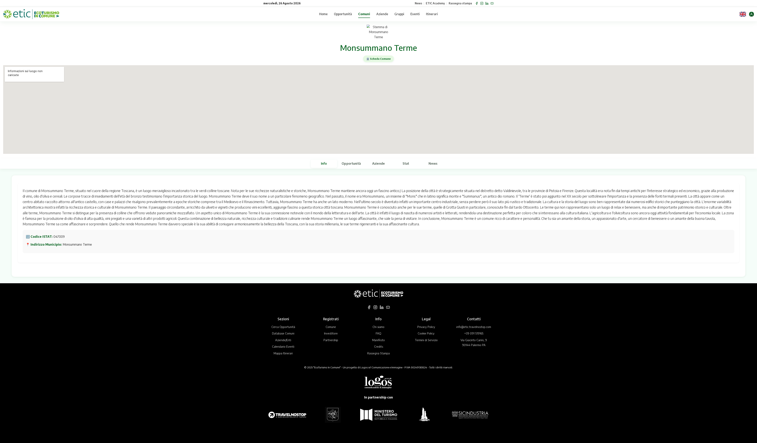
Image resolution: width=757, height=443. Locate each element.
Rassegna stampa (460, 3)
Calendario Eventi (283, 346)
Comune (331, 327)
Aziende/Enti (283, 340)
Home (323, 14)
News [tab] (433, 163)
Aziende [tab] (378, 163)
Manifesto (378, 340)
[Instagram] (481, 3)
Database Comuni (283, 333)
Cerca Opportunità (283, 327)
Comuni (364, 14)
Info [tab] (324, 163)
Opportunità (343, 14)
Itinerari (432, 14)
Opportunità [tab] (351, 163)
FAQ (378, 333)
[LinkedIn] (487, 3)
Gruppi (399, 14)
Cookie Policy (426, 333)
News (418, 3)
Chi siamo (378, 327)
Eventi (415, 14)
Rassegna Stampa (378, 353)
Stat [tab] (406, 163)
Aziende (382, 14)
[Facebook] (476, 3)
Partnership (330, 340)
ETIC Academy (435, 3)
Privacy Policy (426, 327)
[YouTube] (492, 3)
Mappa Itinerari (283, 353)
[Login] (751, 14)
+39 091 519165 (473, 333)
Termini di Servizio (426, 340)
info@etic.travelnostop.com (473, 327)
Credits (378, 346)
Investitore (331, 333)
